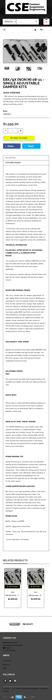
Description (10, 158)
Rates (5, 111)
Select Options (13, 586)
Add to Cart (20, 138)
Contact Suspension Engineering (27, 688)
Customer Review (13, 163)
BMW (13, 592)
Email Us (8, 648)
